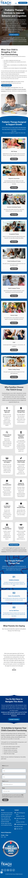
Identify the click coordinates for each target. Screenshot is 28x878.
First (3, 768)
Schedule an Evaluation (14, 580)
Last (3, 774)
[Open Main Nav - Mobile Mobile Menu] (16, 3)
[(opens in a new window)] (2, 870)
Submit (5, 800)
